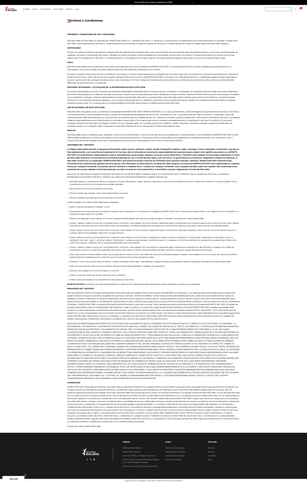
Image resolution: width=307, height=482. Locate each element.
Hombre (211, 448)
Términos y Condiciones (174, 448)
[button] (13, 479)
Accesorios (212, 456)
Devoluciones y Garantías (175, 452)
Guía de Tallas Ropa (173, 459)
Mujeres (211, 452)
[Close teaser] (25, 475)
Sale (210, 459)
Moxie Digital (177, 481)
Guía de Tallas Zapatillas (175, 456)
